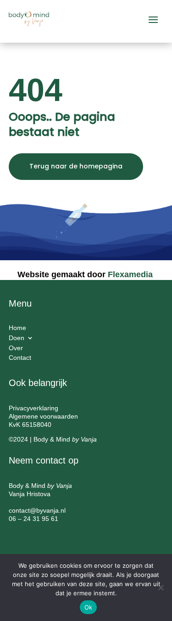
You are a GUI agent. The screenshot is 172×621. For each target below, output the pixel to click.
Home (17, 329)
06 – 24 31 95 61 (33, 518)
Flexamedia (130, 274)
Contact (20, 359)
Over (16, 349)
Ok (88, 607)
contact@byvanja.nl (37, 510)
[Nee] (160, 587)
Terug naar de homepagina (75, 166)
